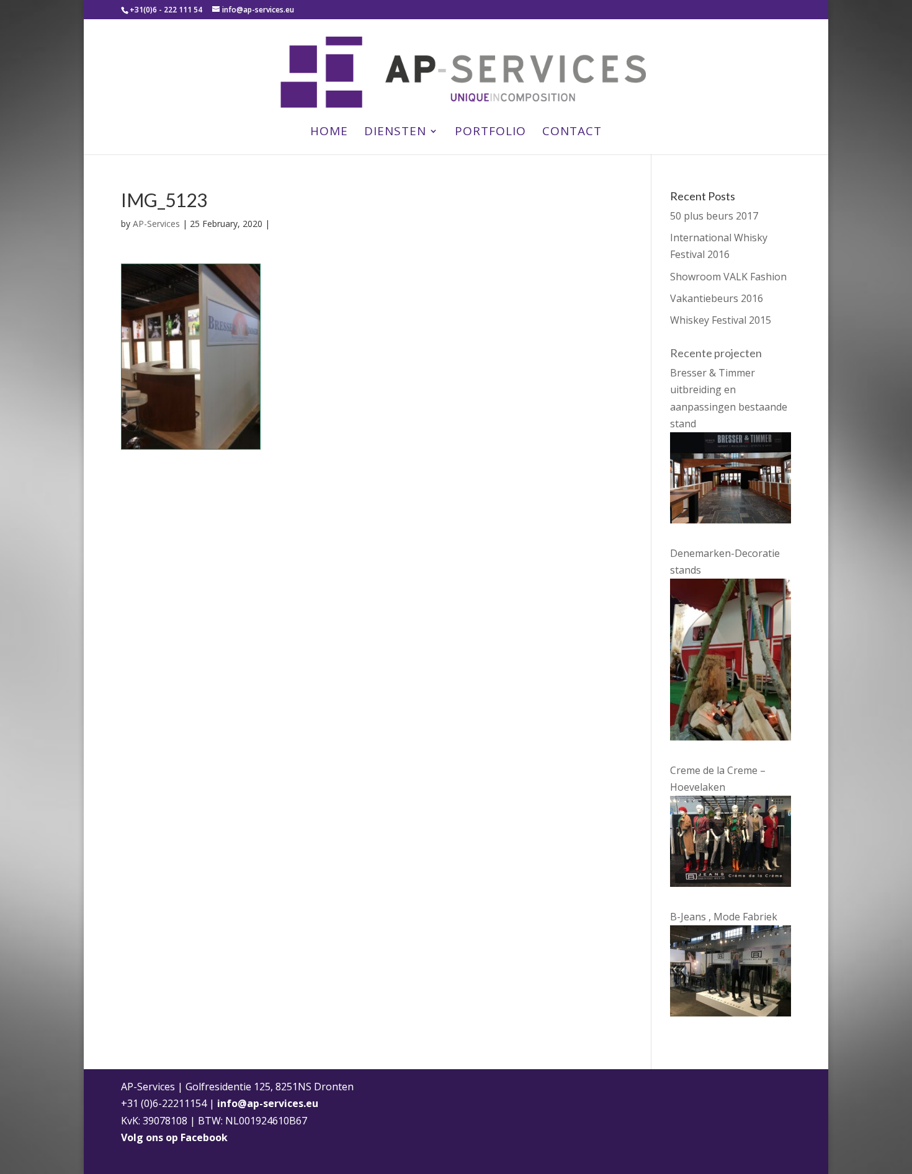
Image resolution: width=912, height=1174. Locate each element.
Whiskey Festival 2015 (720, 320)
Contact (572, 133)
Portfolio (490, 133)
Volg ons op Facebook (174, 1137)
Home (329, 133)
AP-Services (156, 223)
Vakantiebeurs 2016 (716, 298)
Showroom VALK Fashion (728, 276)
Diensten (395, 133)
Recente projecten (716, 353)
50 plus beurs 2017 (714, 216)
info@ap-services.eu (267, 1103)
